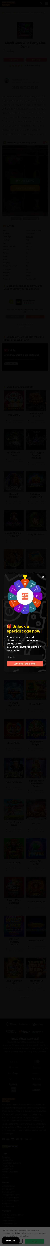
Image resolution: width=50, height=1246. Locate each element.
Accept (34, 1241)
